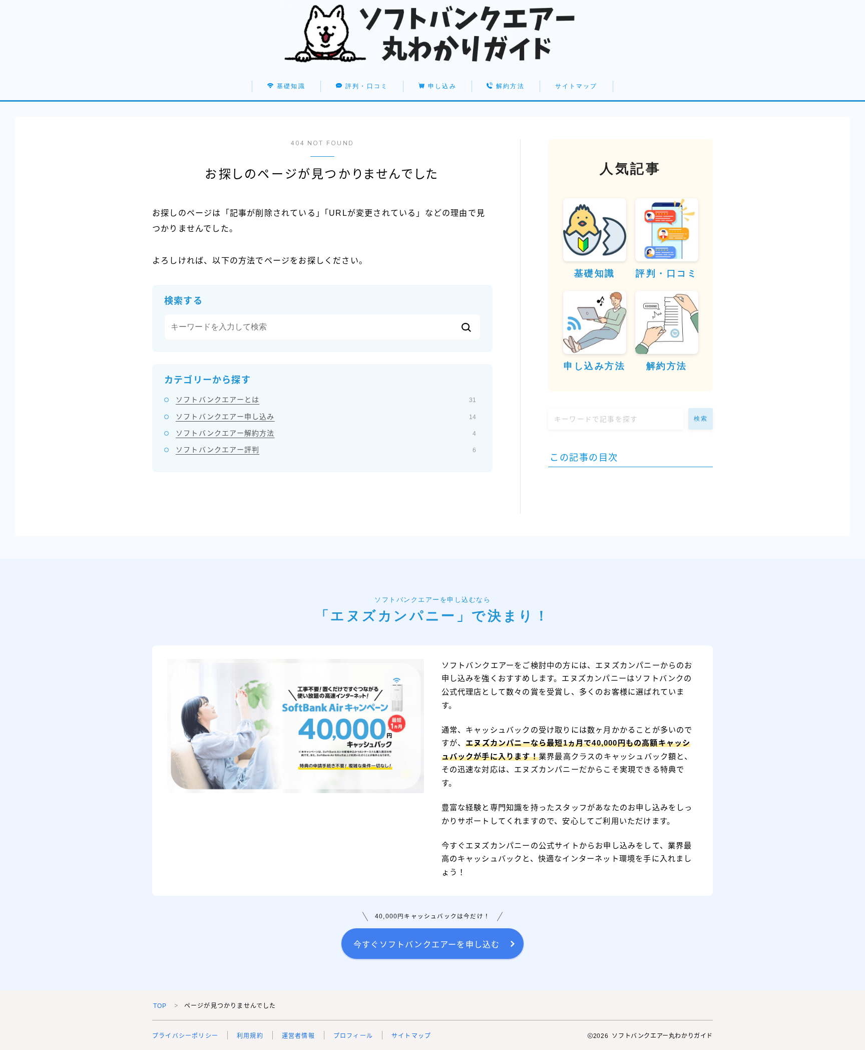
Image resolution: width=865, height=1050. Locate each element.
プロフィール (353, 1035)
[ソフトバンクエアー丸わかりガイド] (432, 34)
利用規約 (250, 1035)
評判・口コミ (365, 86)
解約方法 (509, 86)
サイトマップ (576, 86)
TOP (160, 1005)
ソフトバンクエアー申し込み (326, 417)
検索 (700, 419)
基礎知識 (289, 86)
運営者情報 (298, 1035)
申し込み (441, 86)
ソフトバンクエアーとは (326, 400)
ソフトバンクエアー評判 (326, 450)
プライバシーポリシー (185, 1035)
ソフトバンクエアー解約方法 (326, 433)
